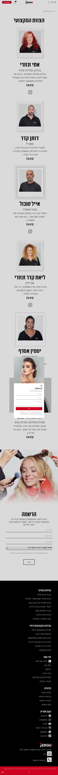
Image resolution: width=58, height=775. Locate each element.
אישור (29, 772)
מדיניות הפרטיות (7, 768)
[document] (29, 387)
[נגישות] (3, 772)
